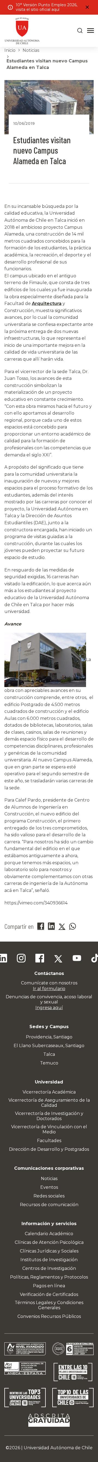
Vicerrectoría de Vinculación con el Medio (49, 1129)
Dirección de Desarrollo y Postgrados (49, 1149)
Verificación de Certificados (49, 1294)
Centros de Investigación (49, 1268)
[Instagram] (21, 958)
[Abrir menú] (90, 30)
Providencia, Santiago (49, 1037)
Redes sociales (49, 1196)
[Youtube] (76, 958)
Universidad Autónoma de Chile (58, 1447)
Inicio (10, 50)
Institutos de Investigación (49, 1259)
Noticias (31, 50)
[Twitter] (58, 958)
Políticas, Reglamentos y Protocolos (49, 1277)
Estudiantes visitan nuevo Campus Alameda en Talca (47, 64)
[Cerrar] (87, 7)
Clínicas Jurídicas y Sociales (49, 1251)
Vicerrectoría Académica (49, 1092)
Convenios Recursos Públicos (49, 1316)
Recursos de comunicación (49, 1204)
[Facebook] (39, 958)
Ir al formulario (49, 988)
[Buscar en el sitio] (80, 30)
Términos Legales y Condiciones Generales (49, 1305)
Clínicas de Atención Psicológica (49, 1242)
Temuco (49, 1063)
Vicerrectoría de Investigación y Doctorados (49, 1116)
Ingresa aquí (49, 1007)
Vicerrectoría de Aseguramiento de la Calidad (49, 1103)
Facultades (49, 1140)
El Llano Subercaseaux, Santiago (49, 1045)
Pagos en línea (49, 1285)
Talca (49, 1054)
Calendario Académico (49, 1233)
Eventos (49, 1187)
